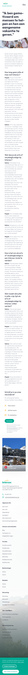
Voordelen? (5, 515)
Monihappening (6, 617)
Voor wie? (5, 509)
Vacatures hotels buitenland (9, 629)
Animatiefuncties (6, 551)
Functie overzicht (6, 545)
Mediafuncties (6, 562)
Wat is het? (5, 506)
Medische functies (7, 554)
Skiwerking (5, 596)
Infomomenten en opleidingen (10, 614)
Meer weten (21, 662)
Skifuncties (5, 556)
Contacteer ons (6, 533)
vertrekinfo (5, 620)
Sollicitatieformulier (7, 638)
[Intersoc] (5, 3)
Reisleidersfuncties (7, 559)
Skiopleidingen (6, 602)
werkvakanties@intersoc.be (12, 497)
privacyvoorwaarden (12, 428)
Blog (3, 530)
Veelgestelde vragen (7, 536)
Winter (4, 572)
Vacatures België (6, 632)
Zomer (4, 574)
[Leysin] (14, 454)
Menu (24, 4)
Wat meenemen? (6, 518)
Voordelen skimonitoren (8, 605)
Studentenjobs (6, 635)
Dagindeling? (5, 512)
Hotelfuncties (5, 548)
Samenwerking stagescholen (9, 521)
